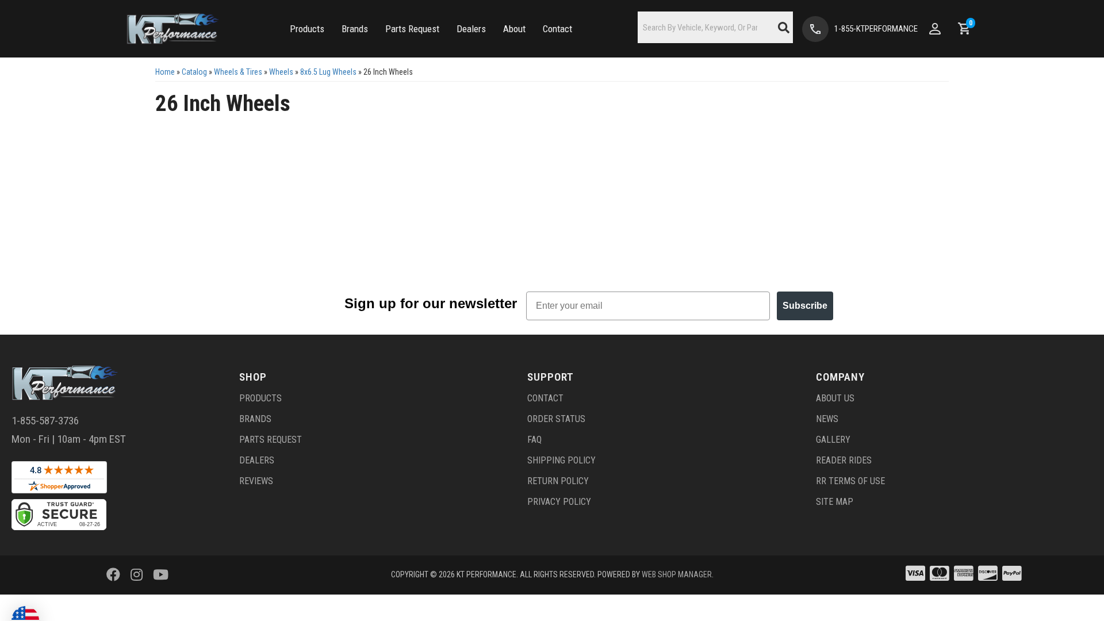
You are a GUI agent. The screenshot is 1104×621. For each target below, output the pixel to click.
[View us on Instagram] (137, 575)
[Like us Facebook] (113, 575)
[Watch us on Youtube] (160, 575)
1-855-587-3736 (45, 420)
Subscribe (805, 305)
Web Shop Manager (677, 574)
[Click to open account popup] (934, 29)
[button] (307, 29)
